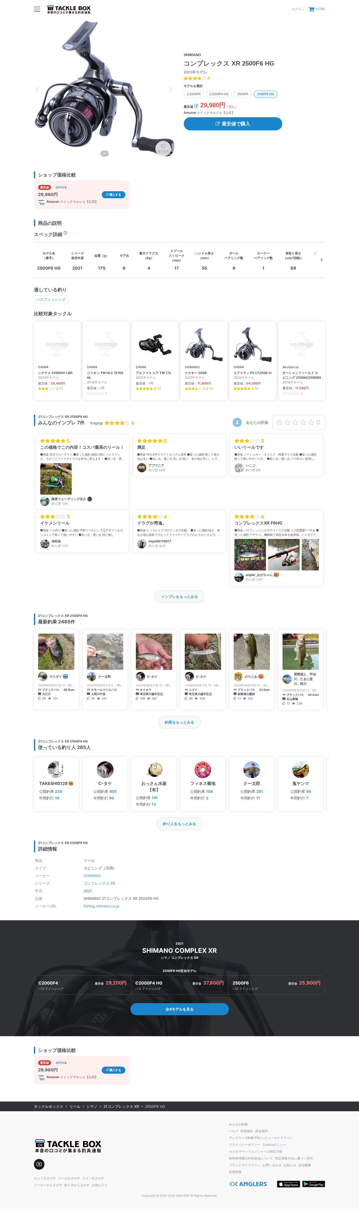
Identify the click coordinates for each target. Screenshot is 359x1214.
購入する (115, 194)
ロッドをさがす (45, 1178)
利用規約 (246, 1131)
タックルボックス (48, 1106)
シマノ (92, 1106)
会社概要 (304, 1165)
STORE (320, 9)
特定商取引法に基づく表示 (294, 1158)
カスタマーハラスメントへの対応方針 (256, 1151)
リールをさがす (69, 1178)
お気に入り (99, 1185)
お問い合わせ (272, 1165)
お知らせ (290, 1165)
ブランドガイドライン (244, 1165)
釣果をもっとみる (179, 722)
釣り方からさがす (77, 1185)
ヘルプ (233, 1131)
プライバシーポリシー (244, 1145)
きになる (163, 151)
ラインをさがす (93, 1178)
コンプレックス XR (99, 883)
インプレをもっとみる (179, 596)
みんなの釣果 (238, 1124)
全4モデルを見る (180, 1009)
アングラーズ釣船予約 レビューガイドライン (261, 1138)
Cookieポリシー (274, 1145)
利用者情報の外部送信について (251, 1158)
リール (74, 1106)
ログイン (298, 9)
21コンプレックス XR (121, 1106)
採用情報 (235, 1172)
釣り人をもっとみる (179, 823)
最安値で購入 (236, 123)
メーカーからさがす (48, 1185)
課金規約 (261, 1131)
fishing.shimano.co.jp (102, 906)
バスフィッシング (51, 299)
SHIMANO (92, 875)
